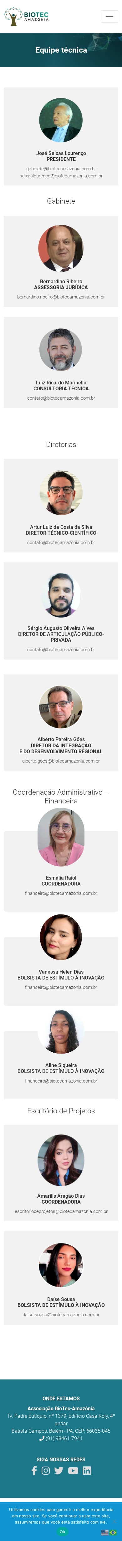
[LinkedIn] (87, 1472)
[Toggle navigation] (109, 16)
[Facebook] (34, 1472)
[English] (105, 1532)
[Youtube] (73, 1472)
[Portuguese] (113, 1532)
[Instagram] (46, 1472)
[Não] (114, 1521)
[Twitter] (59, 1472)
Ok (62, 1531)
